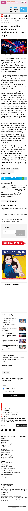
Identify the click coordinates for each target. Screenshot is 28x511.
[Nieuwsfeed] (2, 430)
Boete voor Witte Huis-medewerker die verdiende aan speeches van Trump (9, 335)
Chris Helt (3, 466)
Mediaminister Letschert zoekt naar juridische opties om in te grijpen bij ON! (10, 347)
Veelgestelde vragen (10, 414)
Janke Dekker (14, 168)
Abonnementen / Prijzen (10, 412)
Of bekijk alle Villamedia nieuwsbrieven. (10, 422)
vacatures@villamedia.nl (6, 485)
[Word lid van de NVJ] (15, 9)
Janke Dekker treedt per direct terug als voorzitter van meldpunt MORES (12, 220)
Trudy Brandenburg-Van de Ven (8, 472)
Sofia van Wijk (4, 478)
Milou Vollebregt (5, 468)
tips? (7, 465)
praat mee (17, 22)
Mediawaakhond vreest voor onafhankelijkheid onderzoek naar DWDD (14, 209)
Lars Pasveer (4, 470)
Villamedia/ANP (5, 21)
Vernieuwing (9, 18)
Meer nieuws (6, 372)
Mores (3, 168)
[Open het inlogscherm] (26, 16)
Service (5, 404)
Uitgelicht (13, 315)
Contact (5, 416)
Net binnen (5, 315)
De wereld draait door (7, 173)
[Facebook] (10, 430)
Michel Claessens (5, 474)
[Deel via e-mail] (13, 201)
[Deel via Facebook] (4, 201)
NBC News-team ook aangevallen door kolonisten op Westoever (9, 328)
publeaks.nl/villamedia (7, 196)
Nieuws (3, 18)
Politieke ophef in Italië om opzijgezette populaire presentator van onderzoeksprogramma (9, 321)
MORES (8, 168)
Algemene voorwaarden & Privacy (14, 506)
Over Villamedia (8, 406)
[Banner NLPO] (14, 2)
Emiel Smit (3, 480)
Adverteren (7, 408)
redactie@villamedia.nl (6, 462)
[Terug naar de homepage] (5, 15)
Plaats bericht (21, 233)
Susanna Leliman (5, 440)
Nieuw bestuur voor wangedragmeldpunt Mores (14, 214)
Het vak (16, 18)
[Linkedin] (14, 430)
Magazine (6, 410)
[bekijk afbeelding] (14, 46)
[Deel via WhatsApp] (10, 201)
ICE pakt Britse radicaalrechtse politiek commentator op (10, 341)
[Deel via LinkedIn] (7, 201)
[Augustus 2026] (14, 243)
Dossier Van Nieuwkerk (7, 171)
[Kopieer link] (15, 201)
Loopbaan (22, 18)
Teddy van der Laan (5, 482)
